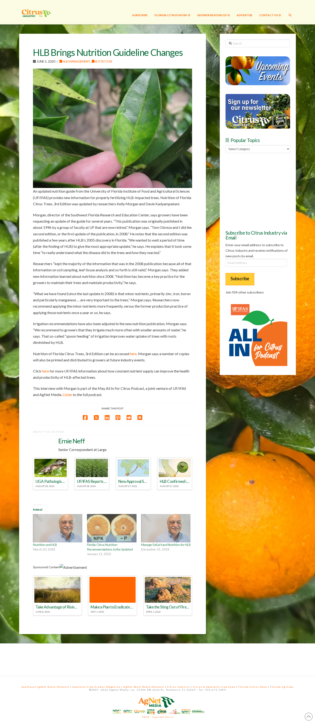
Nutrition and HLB (45, 545)
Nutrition (103, 61)
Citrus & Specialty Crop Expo (214, 686)
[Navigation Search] (290, 12)
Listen (67, 394)
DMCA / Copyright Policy (157, 717)
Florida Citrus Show (252, 686)
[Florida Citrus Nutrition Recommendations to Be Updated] (111, 528)
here (133, 353)
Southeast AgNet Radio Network (45, 686)
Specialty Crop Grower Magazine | (97, 686)
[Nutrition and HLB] (57, 528)
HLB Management (76, 61)
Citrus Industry (178, 686)
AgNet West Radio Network (143, 686)
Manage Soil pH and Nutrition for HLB (165, 545)
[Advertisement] (260, 191)
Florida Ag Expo (282, 686)
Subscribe (240, 278)
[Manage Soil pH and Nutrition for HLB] (165, 528)
